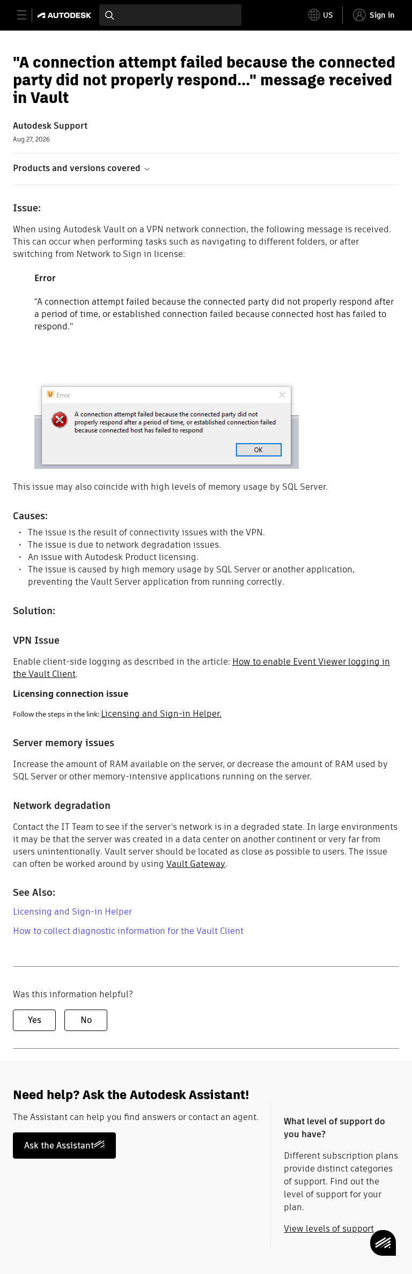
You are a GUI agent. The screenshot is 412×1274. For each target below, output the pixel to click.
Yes (34, 1020)
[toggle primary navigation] (27, 15)
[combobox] (170, 15)
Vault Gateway (195, 864)
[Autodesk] (66, 15)
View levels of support (329, 1229)
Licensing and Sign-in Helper (72, 911)
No (86, 1020)
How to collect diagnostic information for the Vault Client (128, 931)
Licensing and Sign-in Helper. (161, 714)
